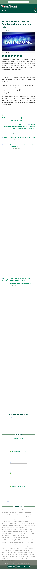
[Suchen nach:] (18, 2)
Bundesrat (15, 525)
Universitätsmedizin (13, 517)
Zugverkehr (4, 554)
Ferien (8, 556)
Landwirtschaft (26, 544)
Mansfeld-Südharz (22, 510)
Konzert (20, 537)
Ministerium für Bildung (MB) (24, 514)
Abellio (24, 537)
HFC (29, 542)
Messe (20, 517)
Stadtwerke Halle (15, 556)
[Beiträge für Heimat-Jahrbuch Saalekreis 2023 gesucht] (5, 209)
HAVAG (20, 525)
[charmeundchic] (18, 469)
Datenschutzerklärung (23, 566)
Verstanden (11, 566)
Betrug (6, 550)
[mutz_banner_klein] (18, 503)
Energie (33, 523)
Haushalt (30, 510)
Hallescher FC (27, 523)
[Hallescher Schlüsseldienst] (18, 459)
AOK (6, 544)
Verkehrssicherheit (23, 558)
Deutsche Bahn (17, 533)
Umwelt (30, 540)
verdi (32, 542)
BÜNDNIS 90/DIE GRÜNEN (14, 552)
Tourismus (10, 533)
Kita (15, 546)
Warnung (23, 535)
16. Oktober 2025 (15, 139)
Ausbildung (24, 542)
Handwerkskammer (13, 554)
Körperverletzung (23, 554)
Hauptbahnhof (11, 535)
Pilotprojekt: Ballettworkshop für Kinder (22, 137)
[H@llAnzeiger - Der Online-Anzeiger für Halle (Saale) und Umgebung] (18, 8)
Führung (4, 556)
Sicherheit (17, 535)
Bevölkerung (5, 552)
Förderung (4, 525)
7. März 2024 (14, 285)
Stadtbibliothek (17, 542)
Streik (8, 540)
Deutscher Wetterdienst (8, 510)
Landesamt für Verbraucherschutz (24, 519)
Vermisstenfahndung (30, 556)
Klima (3, 550)
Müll (20, 548)
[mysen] (18, 483)
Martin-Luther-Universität (17, 523)
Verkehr (14, 521)
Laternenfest (10, 544)
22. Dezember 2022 (15, 148)
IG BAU (3, 558)
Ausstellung (31, 554)
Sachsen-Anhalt (29, 548)
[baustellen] (18, 431)
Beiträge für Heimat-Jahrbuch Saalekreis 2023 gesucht (22, 145)
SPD (32, 531)
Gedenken (27, 533)
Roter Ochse (14, 537)
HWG (3, 544)
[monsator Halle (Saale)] (18, 448)
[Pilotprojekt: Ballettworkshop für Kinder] (5, 139)
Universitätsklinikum (6, 514)
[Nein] (35, 564)
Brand (16, 558)
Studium (9, 521)
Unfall (32, 533)
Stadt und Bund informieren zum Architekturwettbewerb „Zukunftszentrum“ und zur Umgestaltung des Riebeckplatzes (20, 281)
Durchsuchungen (23, 540)
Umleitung (28, 537)
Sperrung (4, 535)
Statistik (4, 521)
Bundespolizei (15, 531)
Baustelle (9, 525)
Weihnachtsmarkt (6, 537)
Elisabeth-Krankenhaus (22, 521)
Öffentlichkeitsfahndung (8, 519)
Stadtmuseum (18, 550)
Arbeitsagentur (5, 512)
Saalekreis (26, 517)
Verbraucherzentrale (26, 552)
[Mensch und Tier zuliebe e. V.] (18, 494)
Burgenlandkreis (18, 544)
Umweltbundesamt (6, 531)
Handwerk (28, 535)
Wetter (30, 558)
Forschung (12, 540)
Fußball (17, 540)
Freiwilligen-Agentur (25, 531)
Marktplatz (12, 527)
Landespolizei (10, 546)
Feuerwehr (4, 517)
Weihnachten (26, 550)
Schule (23, 556)
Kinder (11, 542)
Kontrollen (4, 533)
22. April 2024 (6, 30)
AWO (16, 510)
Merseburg (12, 558)
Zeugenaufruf (5, 523)
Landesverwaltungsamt (16, 512)
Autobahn (4, 546)
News (4, 539)
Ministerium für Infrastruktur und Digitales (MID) (21, 529)
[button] (35, 11)
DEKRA (7, 558)
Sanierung (14, 514)
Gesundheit (11, 550)
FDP (23, 548)
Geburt (23, 533)
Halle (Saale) (26, 512)
